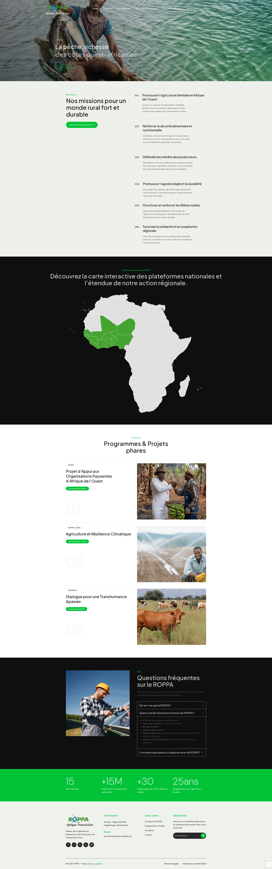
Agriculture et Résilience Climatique (98, 533)
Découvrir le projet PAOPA (77, 488)
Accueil (95, 8)
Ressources (192, 8)
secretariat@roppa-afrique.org (117, 836)
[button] (205, 65)
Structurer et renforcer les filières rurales (171, 205)
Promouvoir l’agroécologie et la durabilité (172, 184)
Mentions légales (171, 863)
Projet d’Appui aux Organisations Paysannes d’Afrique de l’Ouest (89, 476)
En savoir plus (63, 67)
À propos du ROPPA (153, 821)
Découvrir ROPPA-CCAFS (77, 541)
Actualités (149, 830)
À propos (107, 8)
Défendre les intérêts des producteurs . (170, 157)
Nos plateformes (124, 8)
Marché (206, 8)
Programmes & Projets (172, 8)
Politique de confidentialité (194, 863)
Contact (148, 835)
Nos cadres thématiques (146, 8)
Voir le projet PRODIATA (77, 609)
